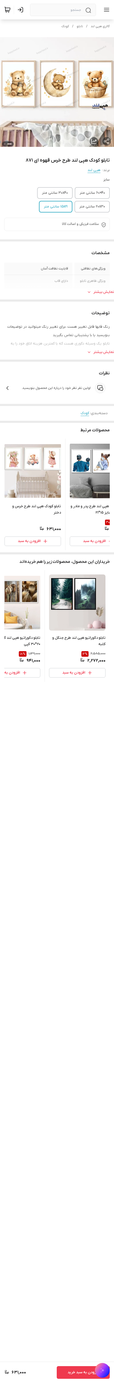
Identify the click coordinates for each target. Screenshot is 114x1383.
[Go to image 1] (9, 143)
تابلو (80, 26)
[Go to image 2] (4, 143)
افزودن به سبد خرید (83, 1372)
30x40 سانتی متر (55, 192)
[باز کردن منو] (105, 10)
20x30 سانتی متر (92, 206)
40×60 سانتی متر (92, 192)
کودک (65, 26)
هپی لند (93, 170)
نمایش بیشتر (103, 291)
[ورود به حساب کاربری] (21, 9)
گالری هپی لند (100, 26)
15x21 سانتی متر (56, 206)
